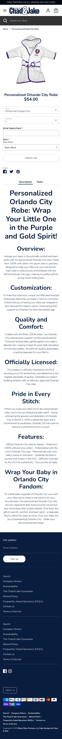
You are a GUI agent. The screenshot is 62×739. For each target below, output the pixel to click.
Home (5, 29)
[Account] (48, 9)
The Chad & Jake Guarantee (18, 591)
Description (25, 182)
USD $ (8, 690)
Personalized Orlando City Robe (25, 29)
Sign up (14, 559)
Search (6, 576)
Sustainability (10, 586)
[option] (31, 60)
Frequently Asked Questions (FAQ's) (23, 601)
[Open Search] (5, 20)
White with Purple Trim (17, 111)
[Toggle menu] (5, 10)
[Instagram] (10, 671)
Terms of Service (12, 611)
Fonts (40, 182)
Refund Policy (10, 596)
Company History (12, 581)
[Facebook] (5, 671)
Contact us (8, 606)
